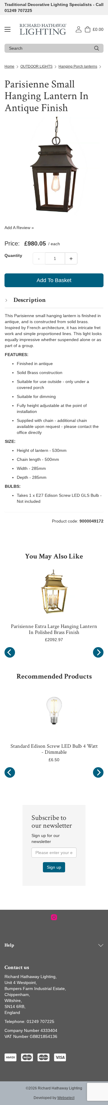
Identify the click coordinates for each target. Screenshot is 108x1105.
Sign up (54, 867)
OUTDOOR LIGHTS (36, 66)
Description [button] (29, 300)
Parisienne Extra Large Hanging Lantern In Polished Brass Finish (54, 629)
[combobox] (49, 48)
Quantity (13, 255)
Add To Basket (54, 280)
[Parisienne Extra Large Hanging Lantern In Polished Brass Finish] (54, 592)
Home (9, 66)
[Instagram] (54, 917)
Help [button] (9, 945)
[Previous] (9, 652)
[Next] (98, 652)
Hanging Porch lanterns (77, 66)
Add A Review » (19, 227)
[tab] (54, 300)
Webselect (65, 1098)
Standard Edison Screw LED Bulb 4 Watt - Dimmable (54, 749)
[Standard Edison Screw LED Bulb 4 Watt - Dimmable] (54, 712)
